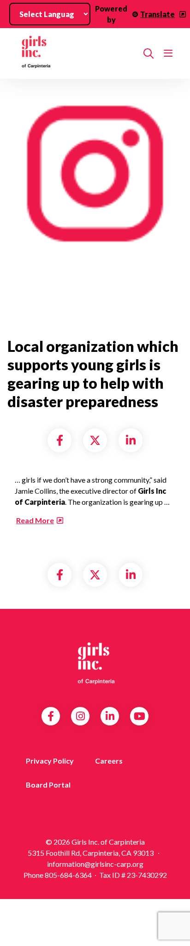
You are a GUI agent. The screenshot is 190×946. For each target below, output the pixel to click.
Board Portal (48, 784)
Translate (157, 14)
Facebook (51, 716)
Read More (35, 520)
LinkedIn (110, 716)
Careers (109, 760)
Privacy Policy (50, 760)
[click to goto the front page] (95, 663)
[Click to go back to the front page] (75, 53)
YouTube (139, 716)
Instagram (80, 716)
